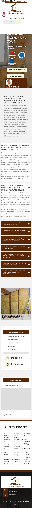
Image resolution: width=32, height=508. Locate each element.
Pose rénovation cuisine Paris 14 (27, 442)
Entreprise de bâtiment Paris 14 (27, 451)
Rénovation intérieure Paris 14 (7, 446)
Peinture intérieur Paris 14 (6, 454)
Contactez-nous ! (15, 76)
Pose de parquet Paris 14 (16, 454)
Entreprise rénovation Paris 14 (7, 461)
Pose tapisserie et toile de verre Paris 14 (7, 437)
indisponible (8, 1)
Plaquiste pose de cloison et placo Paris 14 (17, 437)
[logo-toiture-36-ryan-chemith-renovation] (16, 482)
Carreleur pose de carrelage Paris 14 (27, 460)
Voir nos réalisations (17, 70)
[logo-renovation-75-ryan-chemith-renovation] (16, 8)
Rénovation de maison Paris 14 (17, 446)
